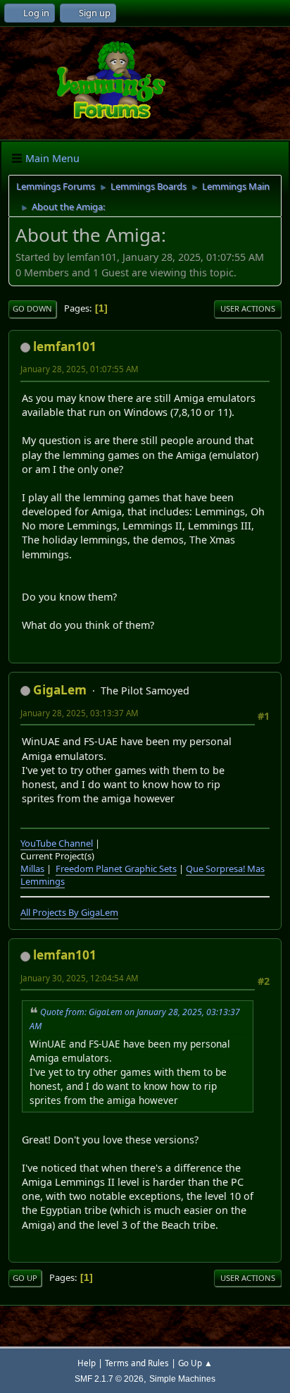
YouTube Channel (56, 843)
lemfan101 (64, 346)
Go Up (25, 1277)
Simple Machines (182, 1378)
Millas (32, 868)
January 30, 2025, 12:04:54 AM (79, 978)
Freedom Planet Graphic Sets (116, 868)
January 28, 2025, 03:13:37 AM (79, 713)
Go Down (32, 308)
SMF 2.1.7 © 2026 (109, 1378)
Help (86, 1363)
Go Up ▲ (195, 1363)
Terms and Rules (137, 1363)
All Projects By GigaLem (69, 912)
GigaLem (60, 690)
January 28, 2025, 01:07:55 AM (79, 369)
